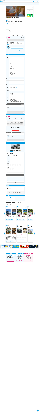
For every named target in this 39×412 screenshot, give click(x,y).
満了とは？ (16, 87)
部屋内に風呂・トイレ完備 (10, 219)
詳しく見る (23, 37)
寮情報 (17, 35)
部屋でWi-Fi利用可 (8, 220)
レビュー (13, 35)
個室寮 (7, 219)
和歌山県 (8, 225)
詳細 (8, 35)
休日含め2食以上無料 (23, 220)
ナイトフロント (20, 225)
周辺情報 (22, 35)
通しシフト (11, 220)
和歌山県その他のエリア (12, 225)
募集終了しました (15, 182)
